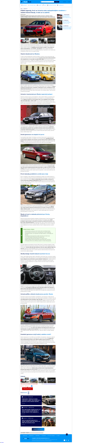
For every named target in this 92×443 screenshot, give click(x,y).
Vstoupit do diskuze (27, 388)
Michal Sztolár (23, 14)
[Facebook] (68, 440)
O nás (58, 435)
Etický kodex (51, 435)
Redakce (31, 435)
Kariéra (38, 435)
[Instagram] (64, 440)
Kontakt (25, 435)
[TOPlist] (2, 442)
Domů (21, 8)
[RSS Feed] (66, 440)
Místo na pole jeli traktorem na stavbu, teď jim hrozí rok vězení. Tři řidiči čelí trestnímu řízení (31, 421)
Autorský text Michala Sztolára (50, 383)
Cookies (44, 435)
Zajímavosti (25, 8)
